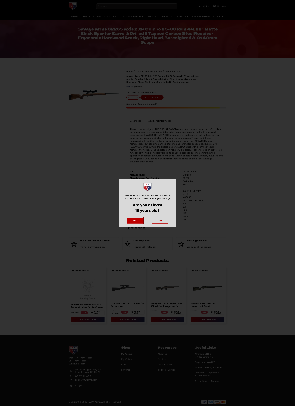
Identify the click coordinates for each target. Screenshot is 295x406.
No (160, 220)
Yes (135, 220)
